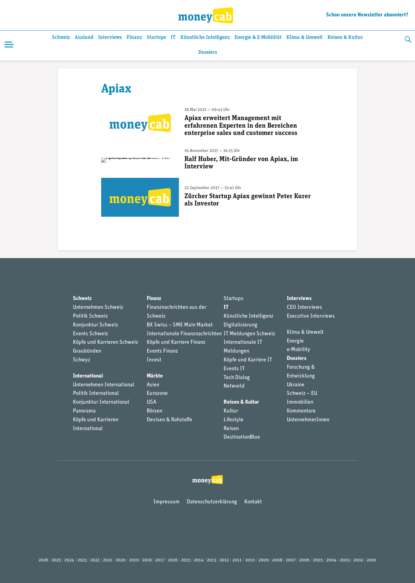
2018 (147, 560)
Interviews (110, 37)
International (88, 376)
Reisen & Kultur (345, 37)
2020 (120, 560)
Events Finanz (162, 351)
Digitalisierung (240, 325)
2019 (134, 560)
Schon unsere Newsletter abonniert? (367, 15)
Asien (153, 385)
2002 (358, 560)
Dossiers (207, 52)
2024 (69, 560)
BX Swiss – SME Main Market (180, 325)
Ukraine (295, 385)
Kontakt (253, 502)
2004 (331, 560)
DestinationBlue (242, 437)
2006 (304, 560)
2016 (172, 560)
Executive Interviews (311, 316)
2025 (56, 560)
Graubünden (87, 351)
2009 (264, 560)
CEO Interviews (304, 307)
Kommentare (301, 411)
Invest (154, 360)
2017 (159, 560)
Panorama (84, 411)
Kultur (231, 411)
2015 (185, 560)
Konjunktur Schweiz (95, 325)
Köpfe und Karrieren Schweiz (105, 342)
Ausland (84, 37)
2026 (43, 560)
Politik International (96, 393)
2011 (237, 560)
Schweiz (61, 37)
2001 (371, 560)
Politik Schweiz (90, 316)
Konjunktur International (101, 402)
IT (173, 37)
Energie (295, 341)
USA (151, 402)
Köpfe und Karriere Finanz (176, 342)
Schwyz (81, 360)
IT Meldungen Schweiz (249, 334)
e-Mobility (298, 350)
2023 (82, 560)
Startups (156, 37)
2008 (277, 560)
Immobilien (300, 402)
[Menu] (9, 45)
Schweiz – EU (302, 393)
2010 (250, 560)
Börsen (154, 411)
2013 (211, 560)
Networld (234, 386)
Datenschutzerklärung (212, 502)
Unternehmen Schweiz (98, 307)
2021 (107, 560)
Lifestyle (233, 420)
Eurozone (157, 393)
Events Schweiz (90, 334)
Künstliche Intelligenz (205, 37)
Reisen (231, 429)
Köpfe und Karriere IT (248, 360)
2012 (224, 560)
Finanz (134, 37)
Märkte (155, 376)
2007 (291, 560)
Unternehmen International (103, 385)
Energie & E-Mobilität (258, 37)
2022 (94, 560)
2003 (345, 560)
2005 (318, 560)
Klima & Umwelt (304, 37)
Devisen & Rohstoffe (169, 420)
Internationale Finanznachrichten (184, 334)
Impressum (166, 502)
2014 (198, 560)
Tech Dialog (237, 378)
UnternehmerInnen (308, 420)
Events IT (234, 369)
